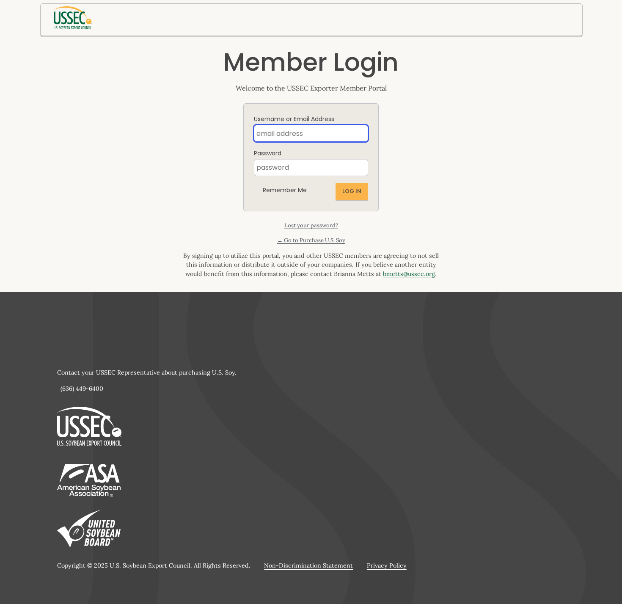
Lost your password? (311, 225)
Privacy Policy (387, 565)
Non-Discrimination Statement (308, 565)
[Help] (313, 188)
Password (267, 153)
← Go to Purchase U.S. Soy (311, 240)
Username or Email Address (294, 119)
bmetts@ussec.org (409, 274)
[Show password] (359, 167)
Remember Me (285, 190)
